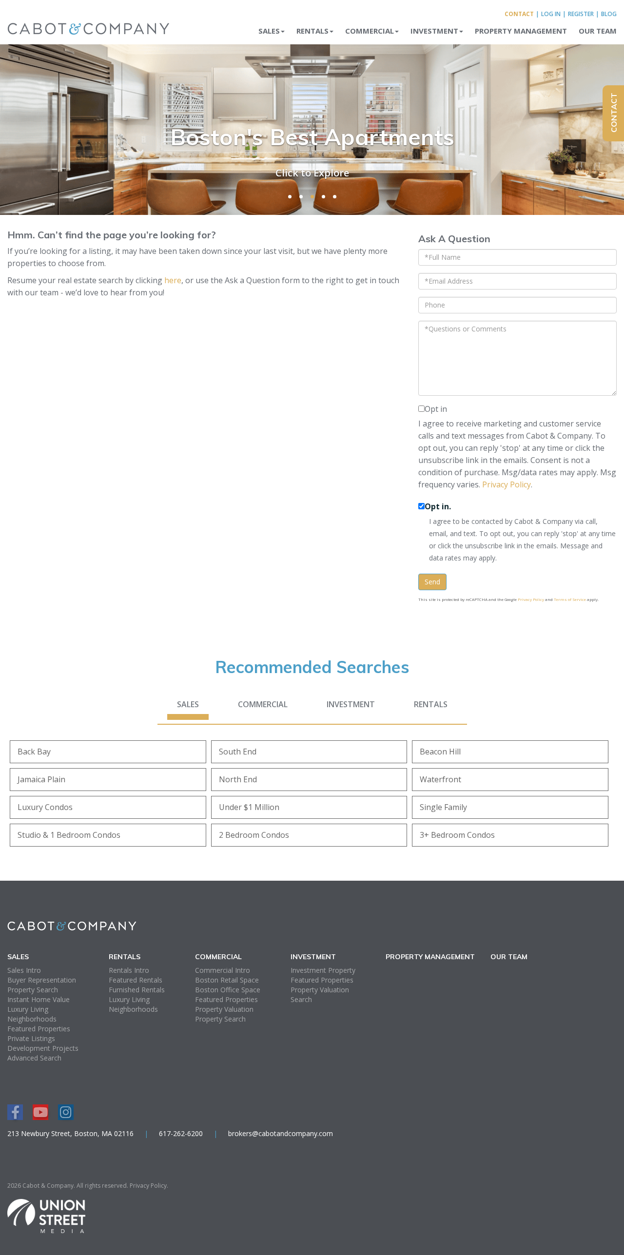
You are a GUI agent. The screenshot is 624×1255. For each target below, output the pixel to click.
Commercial (263, 704)
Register (581, 14)
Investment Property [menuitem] (323, 970)
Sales (188, 704)
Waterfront (440, 779)
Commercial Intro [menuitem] (222, 970)
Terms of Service (570, 599)
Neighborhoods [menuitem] (32, 1018)
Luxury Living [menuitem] (27, 1009)
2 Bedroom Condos (254, 835)
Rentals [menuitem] (312, 31)
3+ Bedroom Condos (457, 835)
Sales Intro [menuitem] (24, 970)
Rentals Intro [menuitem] (129, 970)
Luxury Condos (45, 807)
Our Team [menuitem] (598, 31)
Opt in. (438, 506)
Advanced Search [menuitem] (34, 1057)
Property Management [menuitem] (521, 31)
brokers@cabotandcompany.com (280, 1133)
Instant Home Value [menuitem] (38, 999)
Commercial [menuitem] (369, 31)
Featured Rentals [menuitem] (135, 980)
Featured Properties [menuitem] (38, 1028)
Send (432, 581)
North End (238, 779)
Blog (609, 14)
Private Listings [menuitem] (31, 1038)
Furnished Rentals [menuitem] (137, 989)
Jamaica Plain (41, 779)
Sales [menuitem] (269, 31)
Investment (351, 704)
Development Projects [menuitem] (42, 1048)
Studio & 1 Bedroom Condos (69, 835)
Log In (551, 14)
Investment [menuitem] (434, 31)
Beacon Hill (440, 751)
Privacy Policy (506, 484)
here (172, 280)
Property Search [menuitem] (32, 989)
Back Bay (34, 751)
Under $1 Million (249, 807)
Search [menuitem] (301, 999)
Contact (519, 14)
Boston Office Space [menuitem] (227, 989)
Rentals (431, 704)
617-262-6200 (181, 1133)
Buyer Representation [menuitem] (41, 980)
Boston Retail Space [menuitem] (227, 980)
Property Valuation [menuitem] (224, 1009)
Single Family (443, 807)
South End (237, 751)
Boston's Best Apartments (312, 137)
